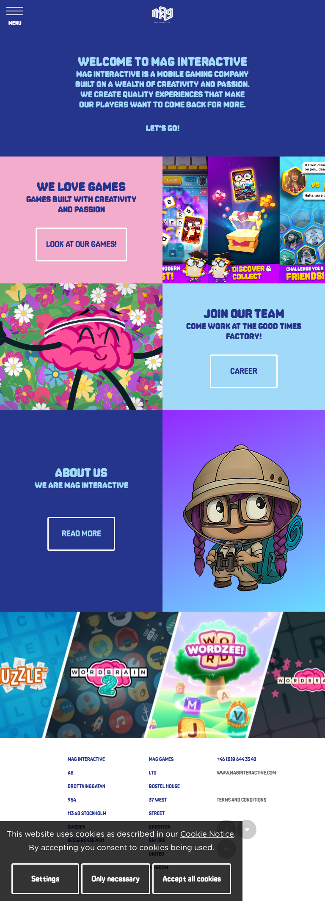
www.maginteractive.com (246, 772)
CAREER (243, 371)
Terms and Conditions (241, 799)
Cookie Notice (207, 834)
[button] (45, 878)
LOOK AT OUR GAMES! (81, 244)
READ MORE (81, 534)
